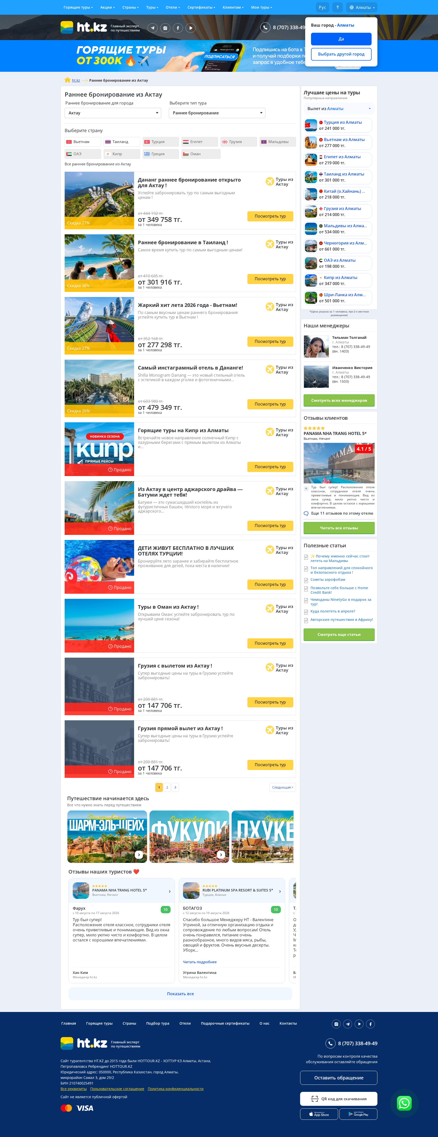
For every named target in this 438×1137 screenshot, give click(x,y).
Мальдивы (278, 141)
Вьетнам (80, 141)
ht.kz (76, 80)
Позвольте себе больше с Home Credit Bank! (339, 590)
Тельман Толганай (349, 337)
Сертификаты (200, 7)
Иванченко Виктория (352, 367)
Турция (158, 141)
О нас (264, 1023)
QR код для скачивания (344, 1098)
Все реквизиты (74, 1088)
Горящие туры (77, 7)
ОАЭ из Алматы (340, 260)
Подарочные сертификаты (225, 1023)
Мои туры (260, 7)
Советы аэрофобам (328, 579)
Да (341, 39)
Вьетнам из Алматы (344, 139)
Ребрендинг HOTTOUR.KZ (110, 1066)
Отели (171, 7)
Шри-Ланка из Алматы (347, 295)
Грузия (235, 141)
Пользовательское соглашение (117, 1088)
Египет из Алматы (342, 157)
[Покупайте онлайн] (78, 1108)
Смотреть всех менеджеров (339, 400)
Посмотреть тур (270, 216)
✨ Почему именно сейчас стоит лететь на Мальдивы (340, 558)
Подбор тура (157, 1023)
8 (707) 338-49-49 (292, 27)
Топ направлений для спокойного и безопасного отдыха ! (342, 570)
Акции (106, 7)
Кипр (117, 153)
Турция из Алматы (343, 122)
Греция (158, 153)
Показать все (180, 993)
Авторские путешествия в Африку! (342, 619)
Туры (150, 7)
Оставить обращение (338, 1078)
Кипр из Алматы (340, 277)
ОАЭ (76, 153)
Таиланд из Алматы (344, 174)
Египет (196, 141)
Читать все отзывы (339, 527)
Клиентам (232, 7)
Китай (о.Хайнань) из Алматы (354, 191)
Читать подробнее (200, 962)
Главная (68, 1023)
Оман (195, 153)
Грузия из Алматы (342, 208)
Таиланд (120, 141)
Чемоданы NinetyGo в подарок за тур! (341, 601)
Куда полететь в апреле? (333, 611)
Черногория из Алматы (348, 243)
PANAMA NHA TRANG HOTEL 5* (335, 433)
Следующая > (282, 787)
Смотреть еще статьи (339, 634)
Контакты (288, 1023)
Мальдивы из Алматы (346, 226)
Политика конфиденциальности (176, 1088)
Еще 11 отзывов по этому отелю (342, 513)
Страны (129, 7)
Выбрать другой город (341, 54)
